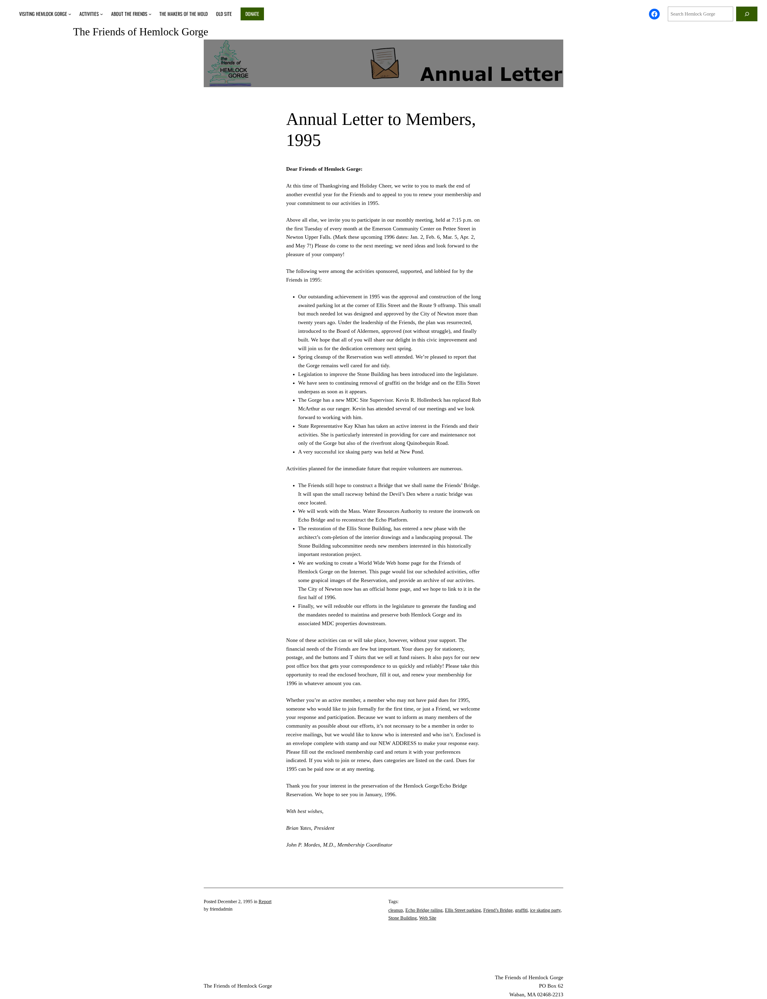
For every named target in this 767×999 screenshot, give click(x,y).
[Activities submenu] (101, 14)
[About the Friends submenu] (150, 14)
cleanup (395, 910)
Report (265, 901)
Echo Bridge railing (424, 910)
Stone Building (402, 918)
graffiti (521, 910)
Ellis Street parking (463, 910)
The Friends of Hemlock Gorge (140, 32)
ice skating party (545, 910)
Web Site (427, 918)
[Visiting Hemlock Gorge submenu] (69, 14)
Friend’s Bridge (498, 910)
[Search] (746, 14)
